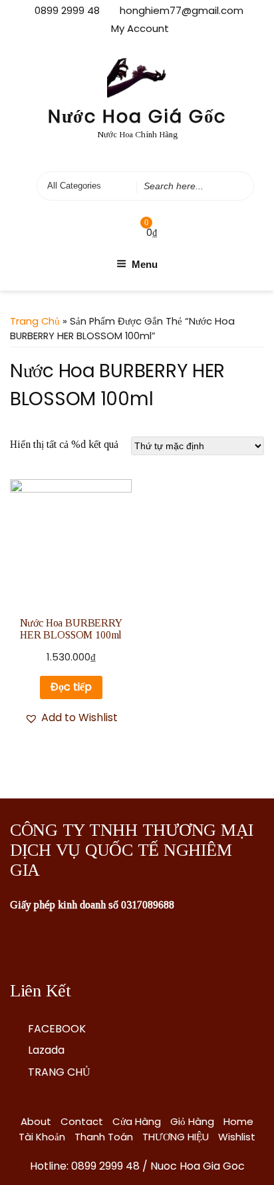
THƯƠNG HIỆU (175, 1137)
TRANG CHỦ (59, 1072)
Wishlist (236, 1137)
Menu (145, 264)
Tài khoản (42, 1137)
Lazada (46, 1050)
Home (238, 1121)
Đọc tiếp (71, 686)
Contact (82, 1121)
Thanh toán (103, 1137)
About (36, 1121)
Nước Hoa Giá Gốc (137, 116)
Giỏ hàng (192, 1121)
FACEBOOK (57, 1028)
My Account (140, 28)
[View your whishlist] (119, 232)
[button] (71, 718)
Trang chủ (35, 321)
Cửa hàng (136, 1121)
